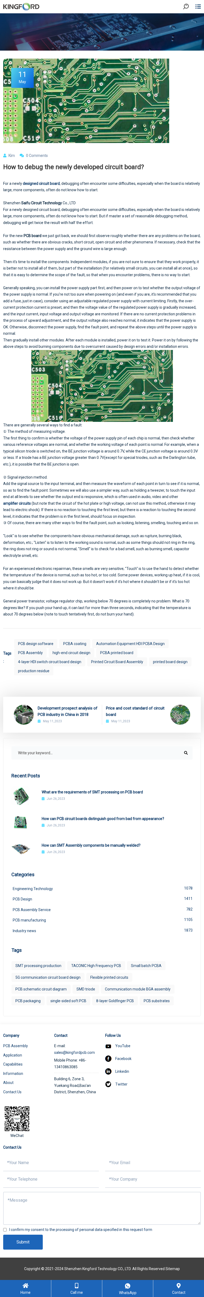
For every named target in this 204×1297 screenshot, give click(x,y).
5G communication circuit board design (47, 977)
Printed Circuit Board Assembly (117, 662)
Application (12, 1055)
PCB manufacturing (103, 919)
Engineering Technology (103, 888)
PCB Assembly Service (103, 909)
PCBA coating (74, 644)
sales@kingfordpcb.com (74, 1052)
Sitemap (172, 1269)
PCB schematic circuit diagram (41, 989)
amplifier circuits (17, 503)
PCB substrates (157, 1001)
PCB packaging (28, 1001)
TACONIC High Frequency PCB (96, 966)
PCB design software (35, 644)
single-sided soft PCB (68, 1001)
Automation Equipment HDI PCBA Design (130, 644)
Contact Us (12, 1092)
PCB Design (103, 898)
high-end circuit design (71, 653)
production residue (33, 671)
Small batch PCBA (146, 966)
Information (13, 1073)
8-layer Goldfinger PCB (115, 1001)
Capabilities (13, 1064)
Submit (22, 1242)
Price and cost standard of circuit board (135, 711)
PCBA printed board (116, 653)
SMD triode (85, 989)
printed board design (170, 662)
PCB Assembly (30, 653)
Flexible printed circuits (109, 977)
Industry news (103, 930)
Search (190, 21)
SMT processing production (38, 966)
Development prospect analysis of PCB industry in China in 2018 (67, 711)
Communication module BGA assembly (138, 989)
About (8, 1082)
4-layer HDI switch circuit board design (49, 662)
